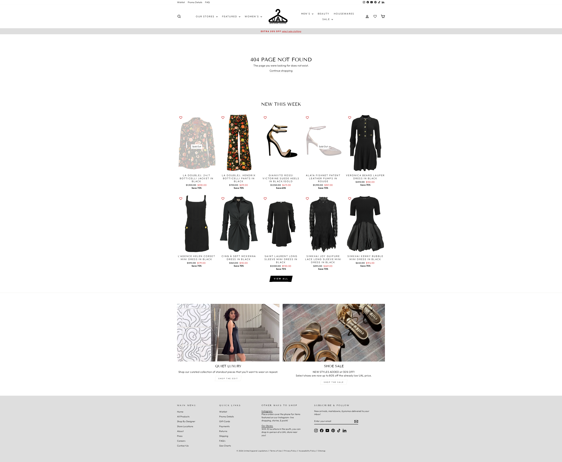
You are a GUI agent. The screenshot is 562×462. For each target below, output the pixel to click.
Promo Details (195, 2)
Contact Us (183, 445)
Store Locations (185, 426)
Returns (223, 431)
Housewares (344, 13)
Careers (181, 440)
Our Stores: (267, 425)
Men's (306, 13)
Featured (230, 16)
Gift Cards (224, 421)
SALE (326, 19)
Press (179, 436)
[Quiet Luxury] (228, 332)
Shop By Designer (186, 421)
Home (180, 411)
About (180, 431)
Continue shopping (281, 70)
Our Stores (205, 16)
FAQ (207, 2)
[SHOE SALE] (334, 332)
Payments (224, 426)
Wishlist (181, 2)
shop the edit (228, 378)
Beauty (323, 13)
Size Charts (225, 445)
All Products (183, 416)
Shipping (223, 436)
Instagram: (267, 411)
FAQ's (222, 440)
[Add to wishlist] (181, 117)
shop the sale (334, 382)
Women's (252, 16)
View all (281, 278)
